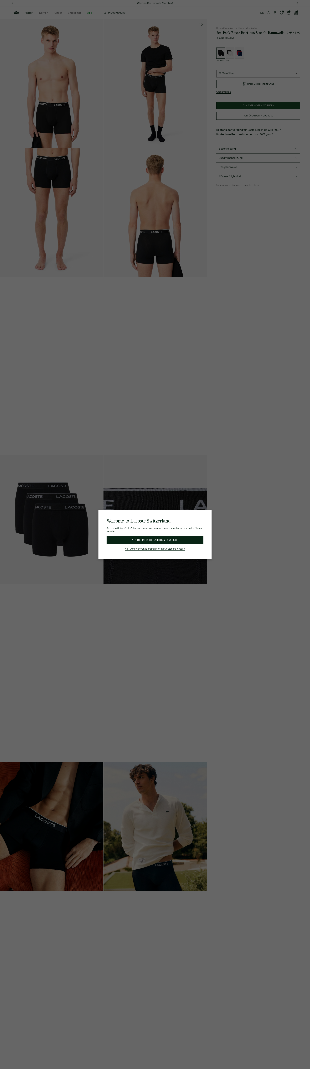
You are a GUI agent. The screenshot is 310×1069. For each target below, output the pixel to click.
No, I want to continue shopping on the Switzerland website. (155, 549)
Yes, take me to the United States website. (155, 540)
